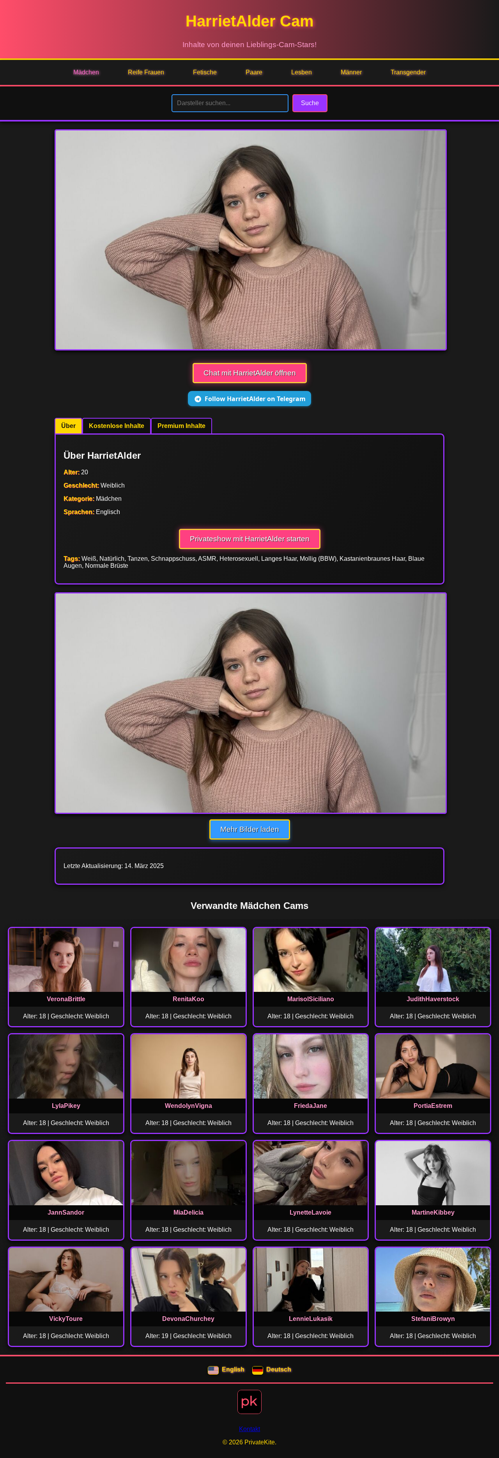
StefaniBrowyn (433, 1318)
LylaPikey (66, 1105)
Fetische (205, 72)
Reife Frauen (146, 72)
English (233, 1369)
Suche (310, 103)
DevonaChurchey (188, 1318)
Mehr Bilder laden (249, 829)
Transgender (408, 72)
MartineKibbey (433, 1212)
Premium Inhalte (181, 426)
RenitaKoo (188, 999)
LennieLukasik (311, 1318)
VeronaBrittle (66, 999)
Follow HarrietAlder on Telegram (255, 398)
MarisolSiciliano (310, 999)
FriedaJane (310, 1105)
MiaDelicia (188, 1212)
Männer (351, 72)
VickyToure (66, 1318)
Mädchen (86, 72)
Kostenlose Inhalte (116, 426)
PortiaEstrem (433, 1105)
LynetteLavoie (310, 1212)
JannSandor (66, 1212)
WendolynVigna (188, 1105)
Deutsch (278, 1369)
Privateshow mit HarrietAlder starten (250, 539)
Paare (254, 72)
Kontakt (249, 1429)
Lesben (301, 72)
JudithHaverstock (433, 999)
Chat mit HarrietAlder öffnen (249, 373)
